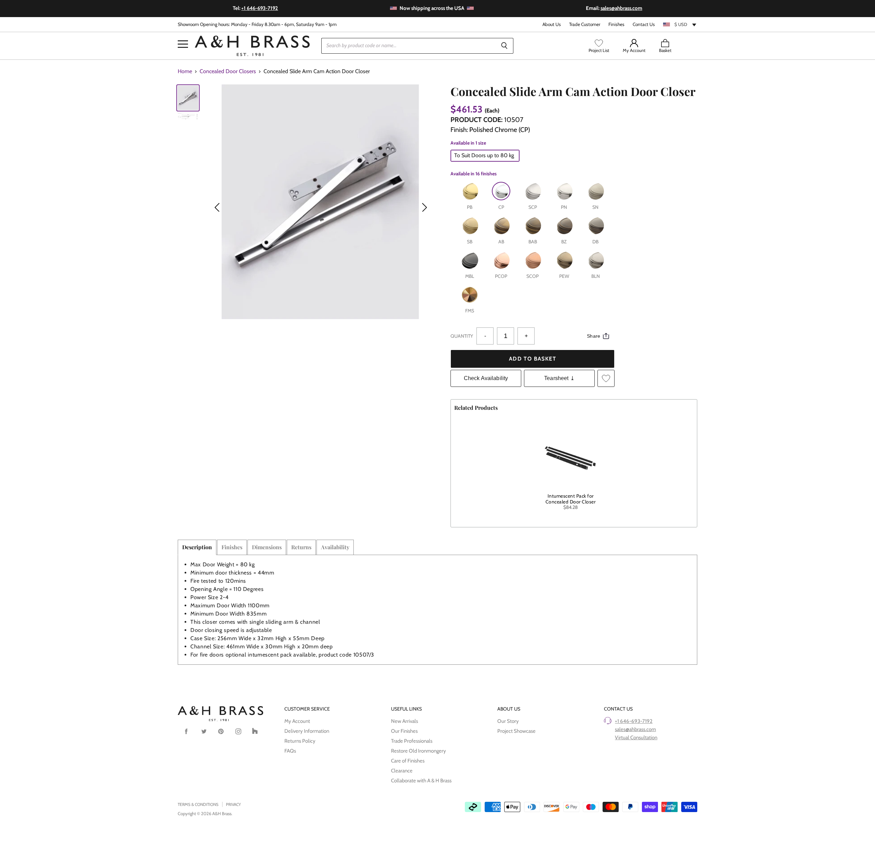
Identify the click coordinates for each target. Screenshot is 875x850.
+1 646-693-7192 (633, 721)
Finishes (616, 24)
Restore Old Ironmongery (418, 751)
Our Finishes (404, 731)
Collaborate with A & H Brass (421, 781)
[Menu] (182, 34)
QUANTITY (461, 336)
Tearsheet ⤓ (559, 378)
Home (185, 71)
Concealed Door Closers (228, 71)
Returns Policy (299, 741)
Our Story (508, 721)
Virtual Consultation (636, 737)
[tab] (197, 547)
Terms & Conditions (198, 804)
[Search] (504, 46)
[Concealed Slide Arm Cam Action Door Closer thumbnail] (188, 98)
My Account (297, 721)
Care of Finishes (408, 761)
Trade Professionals (411, 741)
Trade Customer (584, 24)
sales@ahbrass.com (635, 729)
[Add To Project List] (606, 378)
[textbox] (680, 24)
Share (593, 336)
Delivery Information (306, 731)
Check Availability (486, 378)
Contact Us (644, 24)
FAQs (290, 751)
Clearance (402, 771)
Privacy (233, 804)
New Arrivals (404, 721)
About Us (551, 24)
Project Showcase (516, 731)
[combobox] (680, 24)
